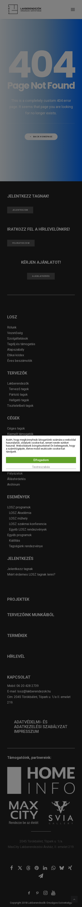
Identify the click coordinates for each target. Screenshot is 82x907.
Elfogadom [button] (41, 460)
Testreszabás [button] (41, 467)
